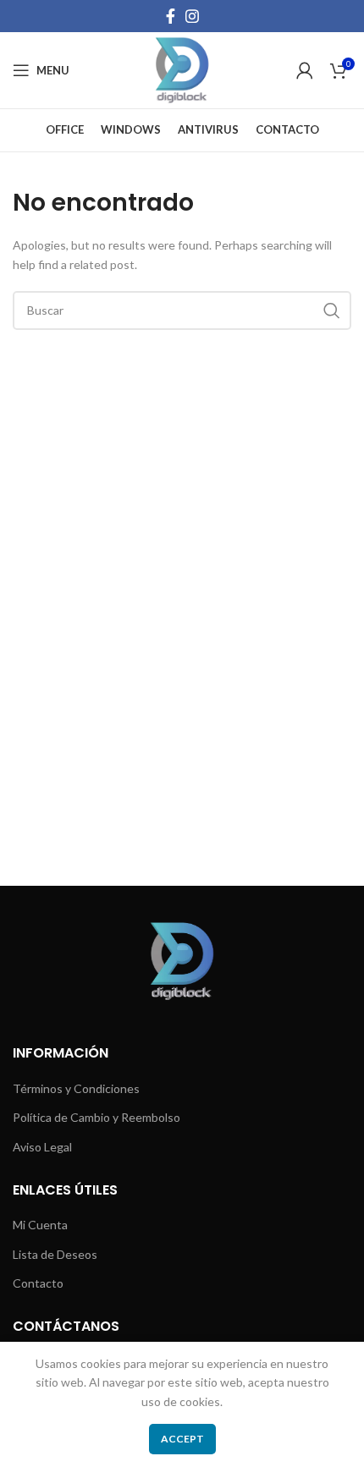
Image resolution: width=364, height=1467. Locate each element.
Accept (182, 1438)
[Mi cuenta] (305, 70)
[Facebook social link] (170, 16)
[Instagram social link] (192, 16)
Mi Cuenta (40, 1224)
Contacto (38, 1283)
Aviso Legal (42, 1147)
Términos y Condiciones (76, 1088)
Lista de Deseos (55, 1254)
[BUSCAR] (331, 310)
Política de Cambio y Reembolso (96, 1117)
